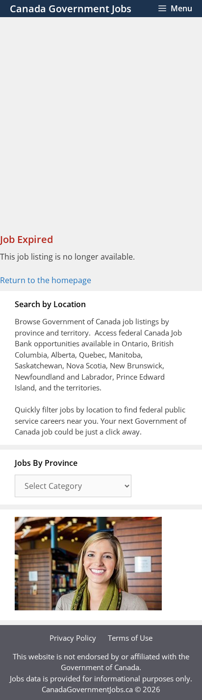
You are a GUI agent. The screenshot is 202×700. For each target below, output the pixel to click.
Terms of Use (130, 638)
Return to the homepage (45, 280)
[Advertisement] (101, 123)
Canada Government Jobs (70, 8)
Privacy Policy (73, 638)
